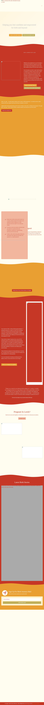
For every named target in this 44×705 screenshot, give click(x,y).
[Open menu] (42, 6)
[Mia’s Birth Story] (22, 557)
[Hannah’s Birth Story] (22, 525)
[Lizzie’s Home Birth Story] (22, 493)
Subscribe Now (22, 602)
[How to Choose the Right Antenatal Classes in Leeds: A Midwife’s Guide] (22, 509)
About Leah (30, 658)
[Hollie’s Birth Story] (22, 573)
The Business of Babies (36, 703)
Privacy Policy (30, 655)
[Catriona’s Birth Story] (22, 541)
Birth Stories (30, 656)
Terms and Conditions (30, 653)
